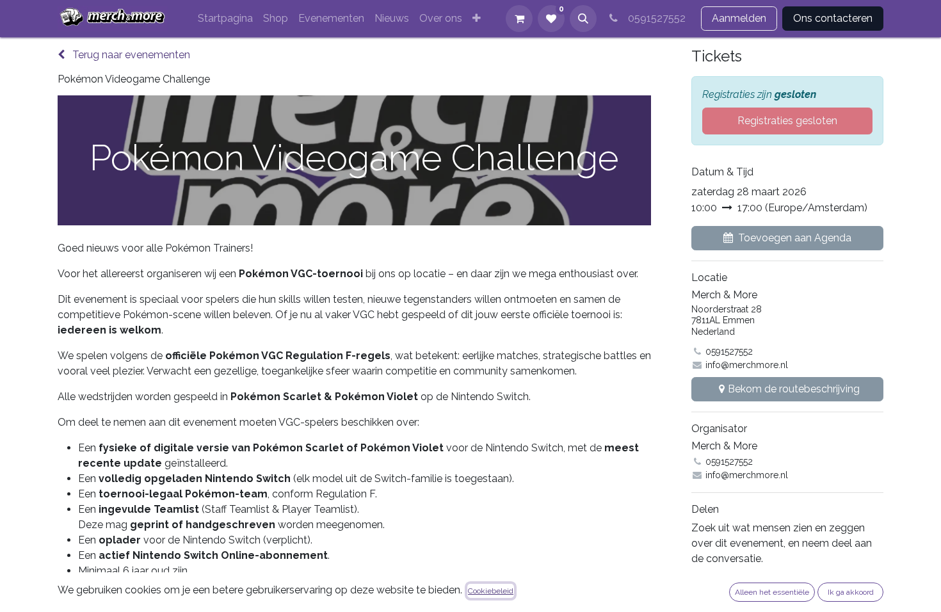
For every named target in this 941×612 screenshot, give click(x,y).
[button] (583, 18)
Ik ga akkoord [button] (851, 592)
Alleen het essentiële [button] (772, 592)
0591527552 (654, 18)
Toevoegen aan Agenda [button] (794, 238)
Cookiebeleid (490, 590)
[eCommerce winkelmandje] (519, 18)
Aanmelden (739, 18)
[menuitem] (225, 18)
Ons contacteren (833, 18)
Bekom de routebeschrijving (794, 389)
